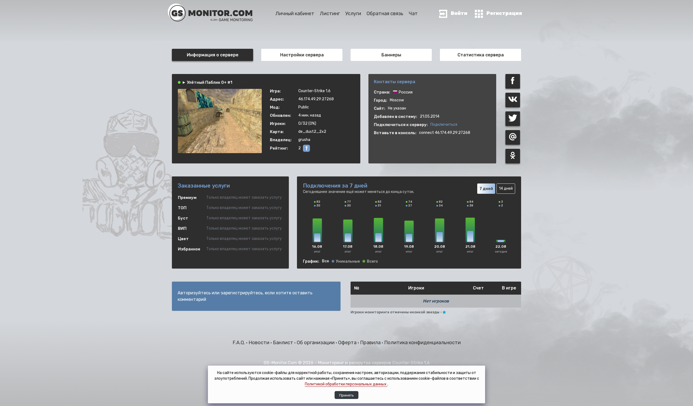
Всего (372, 261)
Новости (259, 343)
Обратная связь (385, 14)
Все (325, 261)
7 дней (486, 188)
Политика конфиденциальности (422, 343)
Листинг (330, 14)
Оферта (348, 343)
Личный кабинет (294, 14)
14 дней (506, 188)
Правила (371, 343)
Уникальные (348, 261)
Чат (413, 14)
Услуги (353, 14)
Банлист (283, 343)
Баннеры (391, 54)
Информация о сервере (212, 54)
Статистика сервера (480, 54)
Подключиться (443, 124)
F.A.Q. (239, 343)
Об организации (316, 343)
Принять (346, 395)
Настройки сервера (302, 54)
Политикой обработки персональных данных (346, 384)
